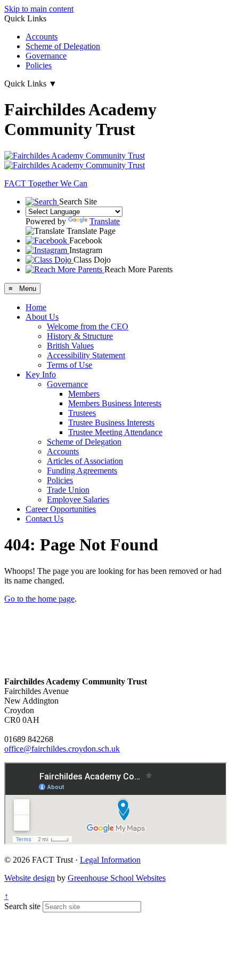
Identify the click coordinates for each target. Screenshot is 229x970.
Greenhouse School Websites (117, 877)
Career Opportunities (61, 509)
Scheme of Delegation (63, 46)
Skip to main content (38, 8)
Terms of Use (69, 364)
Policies (39, 65)
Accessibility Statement (86, 355)
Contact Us (44, 518)
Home (36, 307)
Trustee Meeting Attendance (115, 432)
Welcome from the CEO (87, 326)
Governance (46, 55)
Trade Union (68, 489)
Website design (29, 877)
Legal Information (110, 859)
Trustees (82, 412)
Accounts (42, 36)
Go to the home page (39, 598)
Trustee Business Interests (111, 422)
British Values (70, 345)
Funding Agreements (82, 470)
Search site (22, 906)
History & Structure (80, 336)
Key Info (41, 374)
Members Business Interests (114, 403)
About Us (42, 316)
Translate (104, 221)
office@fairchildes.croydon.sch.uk (62, 748)
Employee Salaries (78, 499)
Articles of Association (85, 461)
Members (84, 393)
